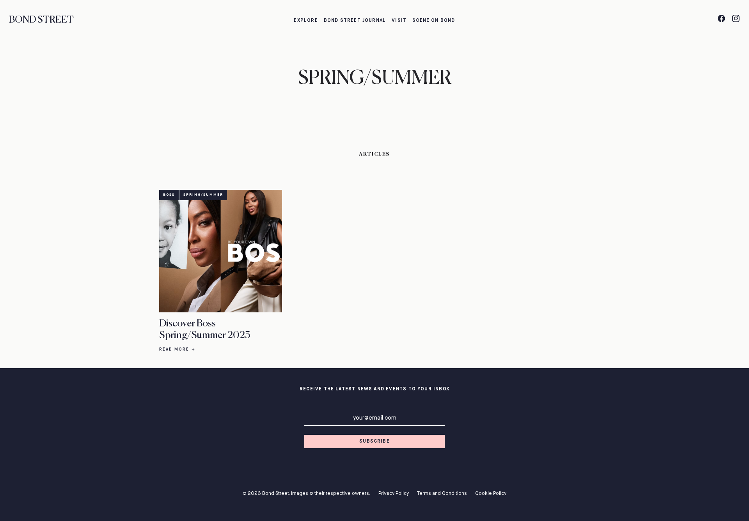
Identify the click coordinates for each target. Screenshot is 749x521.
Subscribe (374, 441)
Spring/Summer (203, 195)
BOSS (169, 195)
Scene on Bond (433, 20)
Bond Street (41, 20)
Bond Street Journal (355, 20)
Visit (399, 20)
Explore (306, 20)
